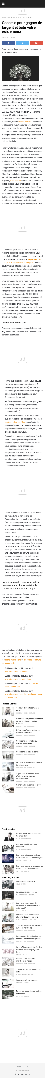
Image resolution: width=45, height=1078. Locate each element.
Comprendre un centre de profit (28, 785)
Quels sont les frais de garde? (28, 752)
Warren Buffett (24, 121)
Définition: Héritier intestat (26, 892)
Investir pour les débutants (11, 17)
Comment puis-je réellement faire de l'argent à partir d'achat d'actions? (29, 721)
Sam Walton (15, 180)
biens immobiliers (13, 660)
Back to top (22, 1066)
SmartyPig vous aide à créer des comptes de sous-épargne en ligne (29, 949)
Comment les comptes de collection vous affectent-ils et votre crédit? (28, 905)
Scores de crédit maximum (27, 980)
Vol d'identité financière (25, 881)
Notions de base (27, 17)
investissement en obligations (18, 679)
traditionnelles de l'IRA (15, 422)
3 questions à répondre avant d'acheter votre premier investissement (27, 776)
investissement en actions (16, 671)
